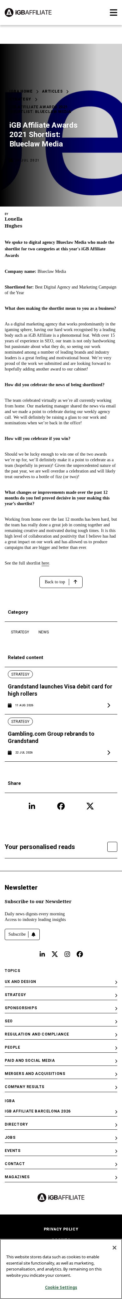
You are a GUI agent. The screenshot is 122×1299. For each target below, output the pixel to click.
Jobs (10, 1137)
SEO (9, 1021)
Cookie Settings (61, 1287)
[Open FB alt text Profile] (80, 954)
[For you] (112, 847)
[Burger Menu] (113, 12)
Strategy (20, 99)
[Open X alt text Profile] (55, 954)
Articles (52, 91)
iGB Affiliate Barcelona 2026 (38, 1111)
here (45, 563)
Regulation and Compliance (37, 1034)
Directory (16, 1124)
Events (13, 1150)
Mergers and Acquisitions (35, 1073)
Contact (15, 1164)
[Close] (114, 1248)
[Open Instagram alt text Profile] (67, 954)
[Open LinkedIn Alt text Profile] (42, 954)
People (12, 1047)
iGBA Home (21, 91)
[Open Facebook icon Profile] (61, 806)
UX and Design (20, 981)
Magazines (17, 1177)
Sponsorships (21, 1008)
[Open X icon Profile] (90, 806)
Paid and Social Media (30, 1060)
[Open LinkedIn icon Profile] (32, 806)
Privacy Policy (61, 1229)
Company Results (24, 1087)
